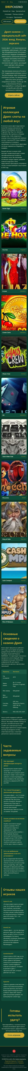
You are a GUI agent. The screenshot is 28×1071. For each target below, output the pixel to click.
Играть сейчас (14, 95)
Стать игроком (20, 21)
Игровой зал (7, 11)
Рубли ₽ (3, 2)
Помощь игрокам (18, 14)
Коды (13, 11)
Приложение (18, 17)
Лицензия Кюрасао (10, 1061)
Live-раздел (8, 14)
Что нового (9, 17)
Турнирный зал (20, 11)
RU (7, 2)
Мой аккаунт (7, 21)
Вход (11, 2)
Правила (21, 1063)
